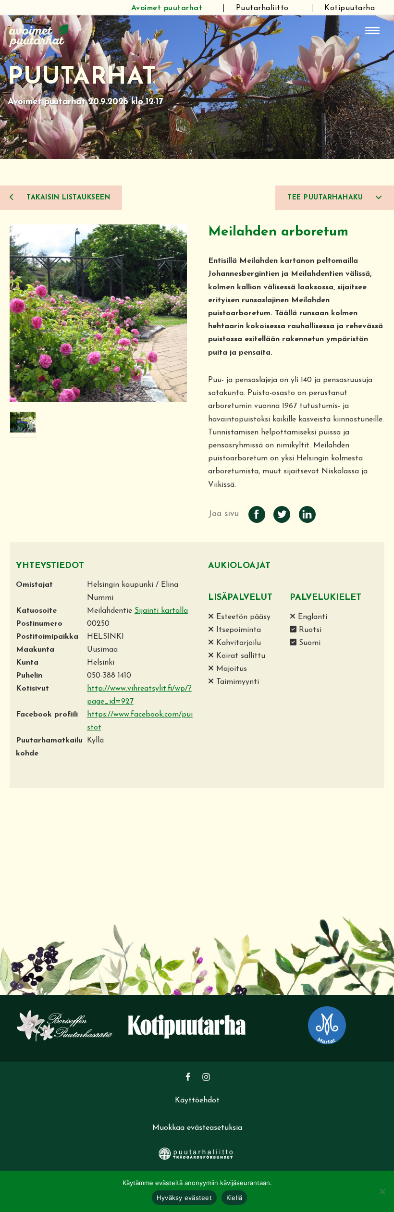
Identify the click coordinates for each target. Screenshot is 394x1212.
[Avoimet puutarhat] (39, 34)
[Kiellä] (382, 1191)
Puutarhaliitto (262, 8)
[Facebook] (188, 1077)
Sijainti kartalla (161, 611)
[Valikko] (372, 30)
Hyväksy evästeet (184, 1197)
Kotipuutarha (349, 8)
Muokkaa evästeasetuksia (197, 1128)
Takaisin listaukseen (67, 197)
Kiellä (234, 1197)
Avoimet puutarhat (167, 8)
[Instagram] (206, 1077)
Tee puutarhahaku (326, 197)
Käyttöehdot (197, 1100)
